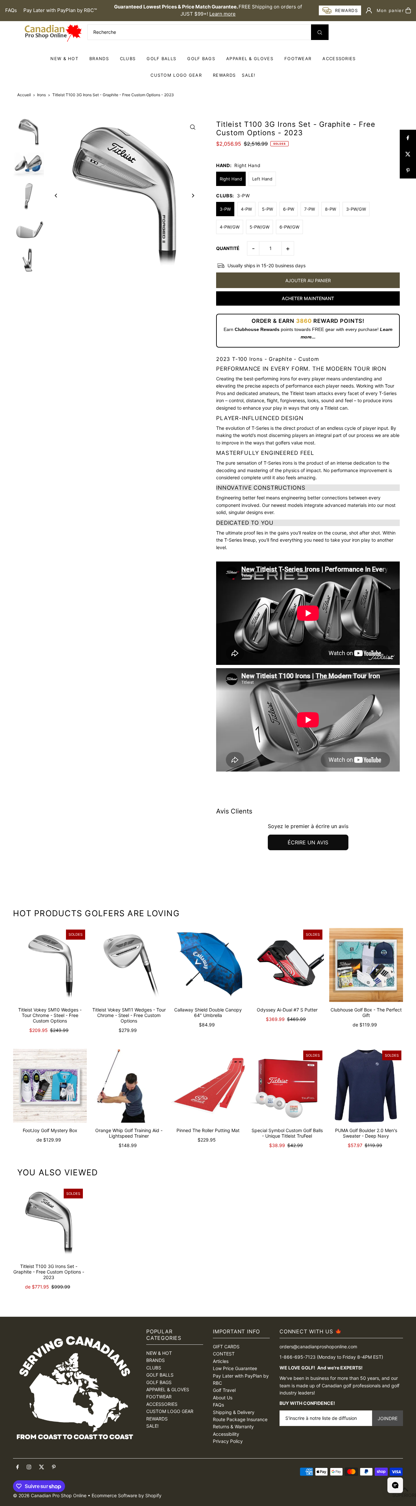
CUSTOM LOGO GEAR (176, 75)
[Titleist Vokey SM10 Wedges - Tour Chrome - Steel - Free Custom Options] (50, 965)
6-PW (288, 209)
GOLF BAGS (201, 58)
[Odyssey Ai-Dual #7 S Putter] (287, 965)
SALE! (249, 75)
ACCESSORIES (339, 58)
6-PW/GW (289, 227)
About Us (222, 1397)
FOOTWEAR (297, 58)
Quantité (228, 248)
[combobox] (208, 32)
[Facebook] (17, 1467)
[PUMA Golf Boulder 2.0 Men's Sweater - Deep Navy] (366, 1086)
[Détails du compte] (369, 10)
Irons (41, 94)
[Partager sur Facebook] (408, 138)
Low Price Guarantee (235, 1368)
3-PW (225, 209)
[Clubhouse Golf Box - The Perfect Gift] (366, 965)
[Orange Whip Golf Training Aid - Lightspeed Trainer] (129, 1086)
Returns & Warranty (233, 1426)
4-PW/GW (230, 227)
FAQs (11, 10)
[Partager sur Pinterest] (408, 170)
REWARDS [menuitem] (224, 75)
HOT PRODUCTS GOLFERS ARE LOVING (96, 913)
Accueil (24, 94)
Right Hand (231, 178)
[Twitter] (41, 1467)
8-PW (330, 209)
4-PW (246, 209)
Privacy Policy (228, 1441)
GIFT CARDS (226, 1346)
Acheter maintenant (308, 298)
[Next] (192, 195)
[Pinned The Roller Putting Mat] (208, 1086)
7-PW (309, 209)
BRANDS (99, 58)
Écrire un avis (308, 842)
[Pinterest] (54, 1467)
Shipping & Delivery (233, 1412)
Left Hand (262, 178)
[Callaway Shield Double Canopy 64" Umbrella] (208, 965)
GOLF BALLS (161, 58)
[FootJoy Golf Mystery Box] (50, 1086)
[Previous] (56, 195)
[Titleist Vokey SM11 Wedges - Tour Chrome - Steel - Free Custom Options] (129, 965)
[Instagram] (29, 1467)
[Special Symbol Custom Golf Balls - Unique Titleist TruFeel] (287, 1086)
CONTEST (224, 1353)
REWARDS (157, 1418)
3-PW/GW (356, 209)
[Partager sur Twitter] (408, 154)
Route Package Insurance (240, 1419)
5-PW (267, 209)
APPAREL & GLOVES (249, 58)
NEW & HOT (64, 58)
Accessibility (226, 1434)
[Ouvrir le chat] (395, 1485)
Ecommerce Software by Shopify (127, 1495)
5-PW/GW (259, 227)
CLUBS (128, 58)
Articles (220, 1361)
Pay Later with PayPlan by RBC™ (60, 10)
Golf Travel (224, 1390)
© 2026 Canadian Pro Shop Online (49, 1495)
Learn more (222, 14)
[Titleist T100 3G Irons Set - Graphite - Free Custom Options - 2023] (48, 1223)
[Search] (320, 32)
